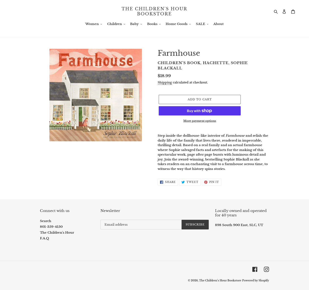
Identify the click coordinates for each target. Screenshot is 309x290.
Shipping (165, 82)
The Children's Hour (57, 232)
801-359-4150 (51, 227)
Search (45, 221)
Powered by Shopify (255, 280)
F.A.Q (44, 238)
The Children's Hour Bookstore (154, 11)
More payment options (199, 121)
